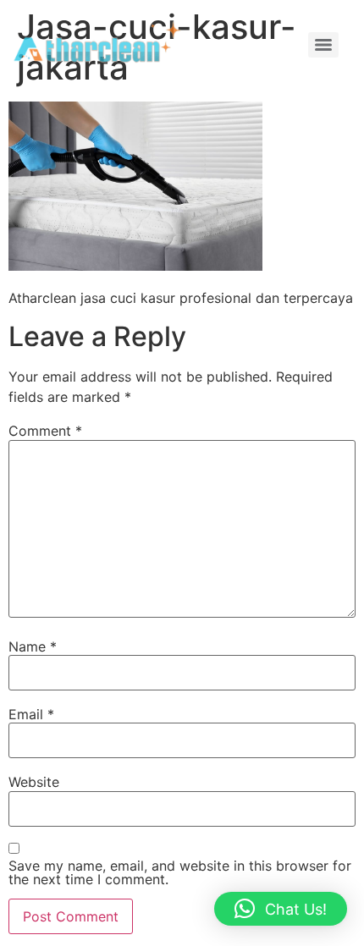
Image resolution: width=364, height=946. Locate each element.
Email (31, 714)
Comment (45, 430)
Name (32, 646)
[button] (280, 909)
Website (33, 782)
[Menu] (323, 45)
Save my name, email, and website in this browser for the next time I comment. (179, 872)
